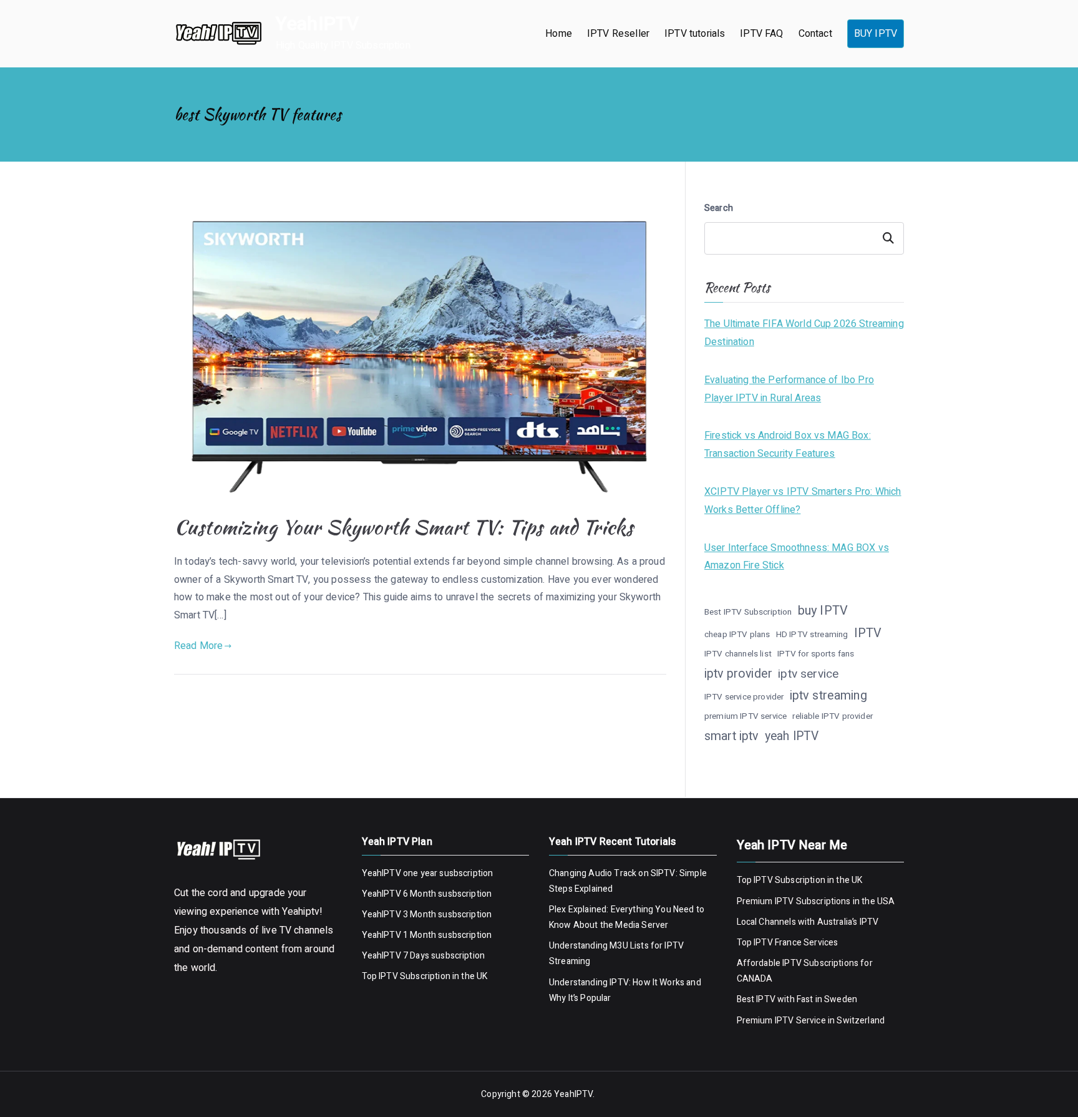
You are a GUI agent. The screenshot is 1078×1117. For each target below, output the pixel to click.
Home (558, 33)
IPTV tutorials (694, 33)
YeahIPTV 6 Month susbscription (427, 893)
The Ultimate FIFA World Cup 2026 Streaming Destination (804, 332)
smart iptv (731, 736)
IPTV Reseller (618, 33)
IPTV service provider (744, 697)
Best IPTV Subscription (748, 612)
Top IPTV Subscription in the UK (425, 976)
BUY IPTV (875, 33)
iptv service (808, 674)
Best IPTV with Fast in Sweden (797, 999)
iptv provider (738, 674)
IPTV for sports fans (815, 654)
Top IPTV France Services (787, 942)
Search (718, 208)
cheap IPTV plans (737, 634)
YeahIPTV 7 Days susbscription (423, 955)
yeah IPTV (791, 736)
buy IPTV (823, 611)
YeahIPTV (317, 24)
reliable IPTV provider (832, 716)
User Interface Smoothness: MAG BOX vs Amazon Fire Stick (796, 556)
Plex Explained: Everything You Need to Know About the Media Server (626, 917)
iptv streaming (828, 695)
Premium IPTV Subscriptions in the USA (817, 901)
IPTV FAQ (761, 33)
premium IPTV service (745, 716)
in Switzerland (855, 1020)
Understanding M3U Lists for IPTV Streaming (616, 953)
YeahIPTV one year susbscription (427, 873)
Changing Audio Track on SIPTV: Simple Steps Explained (628, 881)
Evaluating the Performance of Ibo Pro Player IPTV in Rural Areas (789, 389)
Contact (815, 33)
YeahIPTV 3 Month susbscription (427, 914)
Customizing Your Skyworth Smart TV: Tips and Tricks (403, 527)
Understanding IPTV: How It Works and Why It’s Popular (625, 990)
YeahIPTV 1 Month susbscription (427, 935)
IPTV (868, 633)
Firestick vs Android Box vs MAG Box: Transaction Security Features (787, 444)
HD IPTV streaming (812, 634)
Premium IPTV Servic (779, 1020)
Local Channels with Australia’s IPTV (808, 922)
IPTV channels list (738, 654)
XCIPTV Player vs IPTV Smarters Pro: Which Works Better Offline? (802, 500)
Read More (198, 645)
